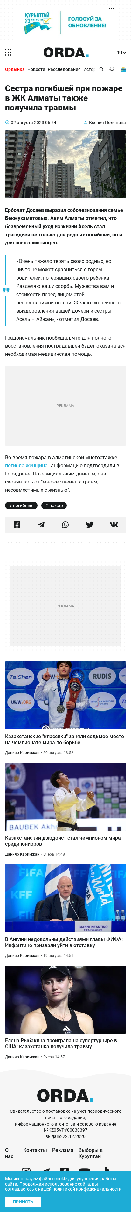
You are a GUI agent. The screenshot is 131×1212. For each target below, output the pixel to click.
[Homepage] (66, 52)
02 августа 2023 (27, 122)
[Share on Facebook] (17, 525)
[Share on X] (90, 525)
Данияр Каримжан (22, 753)
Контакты (35, 1150)
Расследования (64, 69)
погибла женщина (26, 465)
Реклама (62, 1150)
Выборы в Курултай (91, 1153)
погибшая (23, 505)
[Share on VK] (114, 525)
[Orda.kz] (65, 1105)
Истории (92, 69)
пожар (56, 505)
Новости (36, 69)
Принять (23, 1201)
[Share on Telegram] (41, 525)
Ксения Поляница (107, 122)
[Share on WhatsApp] (65, 525)
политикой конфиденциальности (86, 1189)
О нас (9, 1153)
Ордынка (15, 69)
